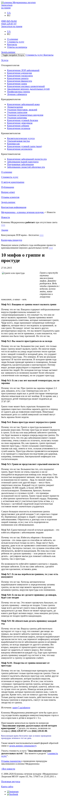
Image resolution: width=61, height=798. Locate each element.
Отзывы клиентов (10, 197)
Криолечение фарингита (19, 81)
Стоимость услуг (15, 42)
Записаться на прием (11, 26)
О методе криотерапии (12, 182)
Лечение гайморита (17, 94)
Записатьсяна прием (6, 6)
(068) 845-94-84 (9, 21)
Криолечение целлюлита (19, 149)
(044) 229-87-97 (9, 23)
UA (9, 13)
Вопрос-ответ (8, 192)
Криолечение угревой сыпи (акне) (24, 146)
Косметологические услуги (21, 138)
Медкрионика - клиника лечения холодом (22, 212)
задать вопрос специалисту (22, 745)
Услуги (4, 60)
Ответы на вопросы (17, 47)
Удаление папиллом (17, 112)
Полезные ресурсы (10, 781)
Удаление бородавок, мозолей (22, 109)
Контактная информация (13, 207)
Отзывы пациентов (11, 761)
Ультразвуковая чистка (18, 141)
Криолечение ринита (17, 78)
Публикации (7, 187)
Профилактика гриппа (18, 91)
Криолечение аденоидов (19, 73)
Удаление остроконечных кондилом (25, 115)
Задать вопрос (8, 52)
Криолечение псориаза (18, 128)
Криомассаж (13, 143)
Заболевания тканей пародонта (22, 161)
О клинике (12, 39)
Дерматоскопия (15, 107)
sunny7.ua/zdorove (21, 707)
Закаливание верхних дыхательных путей (28, 89)
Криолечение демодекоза (19, 123)
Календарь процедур (11, 240)
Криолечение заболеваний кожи (23, 104)
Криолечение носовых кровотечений (26, 86)
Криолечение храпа (17, 83)
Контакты (12, 44)
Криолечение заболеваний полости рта (27, 159)
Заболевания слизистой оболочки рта (26, 167)
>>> (3, 225)
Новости (5, 217)
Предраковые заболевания (20, 164)
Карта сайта (7, 786)
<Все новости (8, 769)
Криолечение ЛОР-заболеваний (23, 70)
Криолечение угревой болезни (22, 120)
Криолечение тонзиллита (20, 75)
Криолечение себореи (18, 125)
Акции (4, 230)
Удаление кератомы (17, 117)
